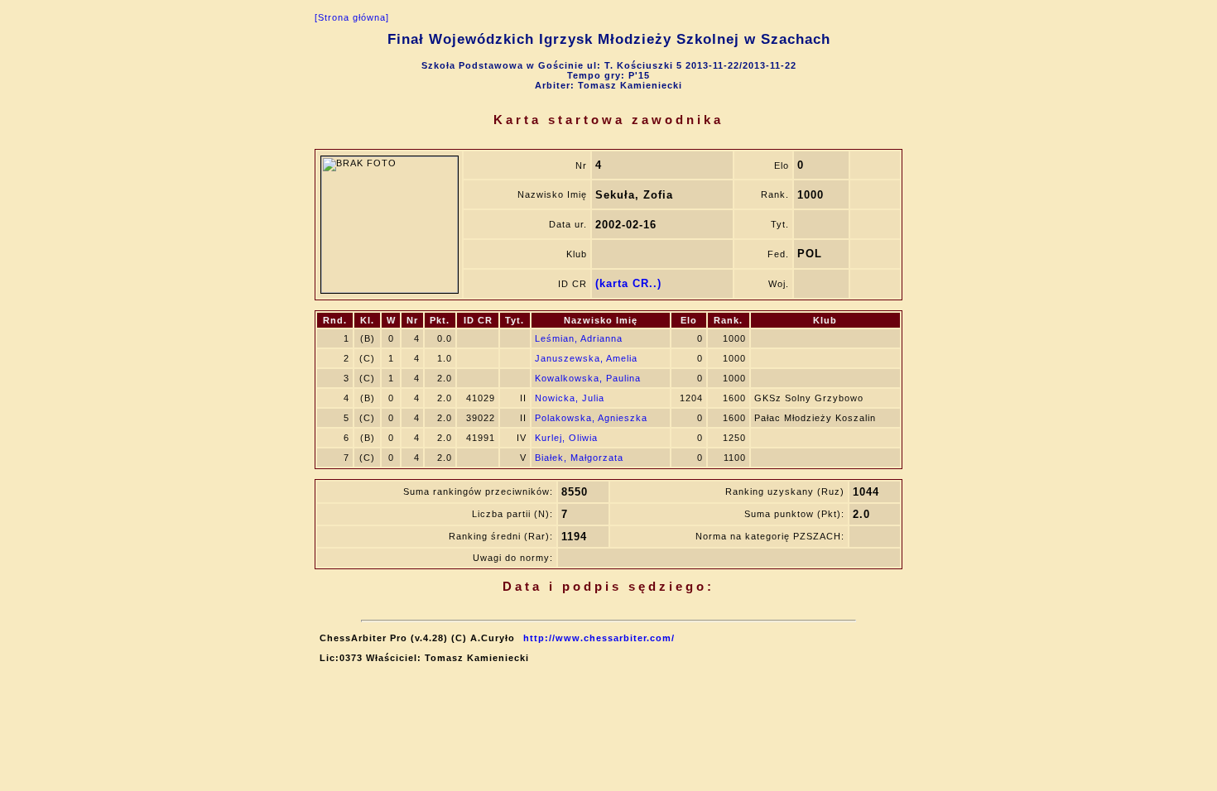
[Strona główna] (352, 17)
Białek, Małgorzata (579, 458)
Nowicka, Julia (569, 398)
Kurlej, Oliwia (566, 438)
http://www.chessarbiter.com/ (599, 638)
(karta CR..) (628, 283)
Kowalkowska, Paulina (588, 378)
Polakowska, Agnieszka (591, 418)
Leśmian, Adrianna (579, 338)
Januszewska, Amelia (586, 358)
